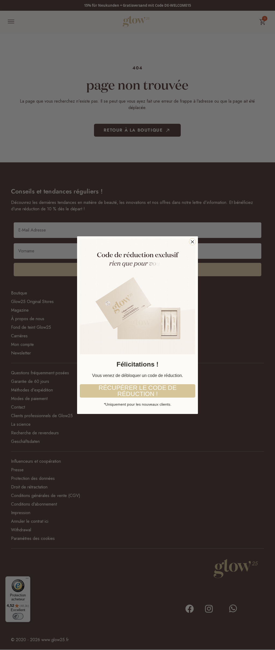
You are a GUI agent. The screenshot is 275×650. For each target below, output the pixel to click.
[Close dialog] (192, 241)
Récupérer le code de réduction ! (137, 390)
